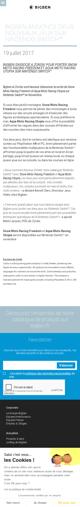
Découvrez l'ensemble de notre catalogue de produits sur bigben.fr (40, 319)
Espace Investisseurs (18, 416)
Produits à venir (15, 438)
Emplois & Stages (16, 423)
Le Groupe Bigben (16, 413)
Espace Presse (14, 420)
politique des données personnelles (48, 373)
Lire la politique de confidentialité (22, 489)
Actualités (12, 433)
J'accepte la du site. (42, 375)
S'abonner (66, 365)
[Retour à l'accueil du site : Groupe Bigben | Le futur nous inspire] (40, 7)
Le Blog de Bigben (16, 442)
